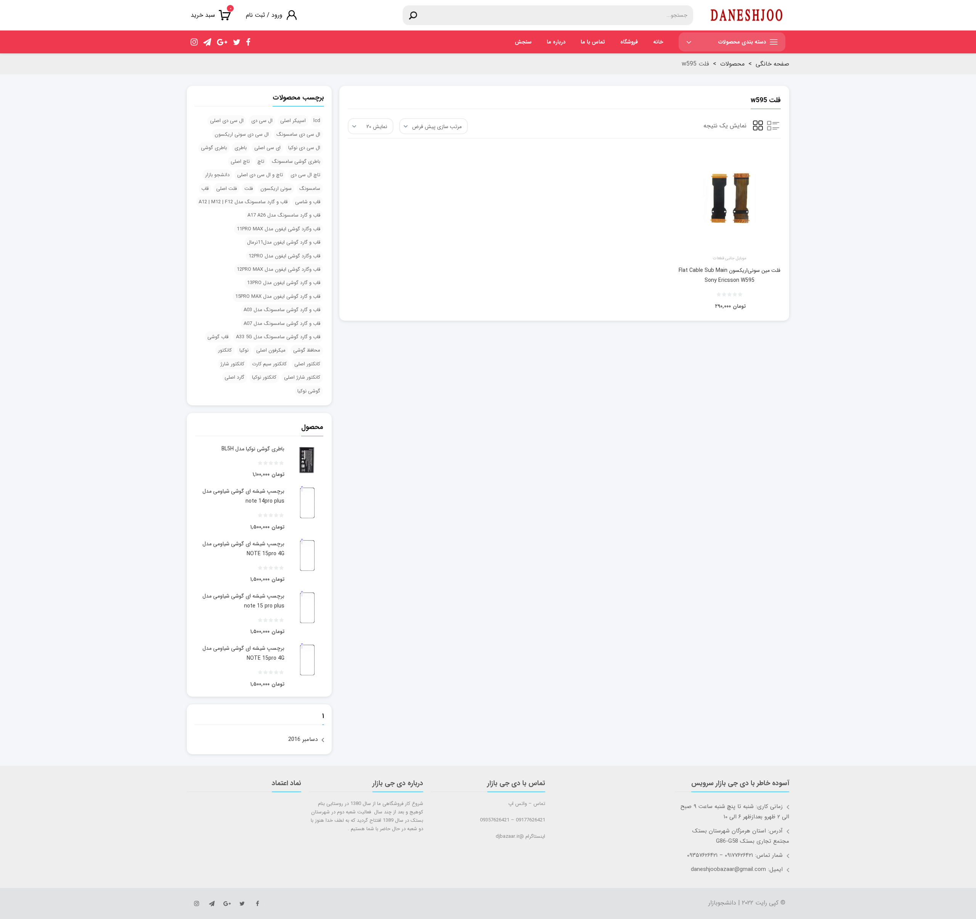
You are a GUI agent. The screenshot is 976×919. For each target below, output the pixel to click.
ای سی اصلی (267, 148)
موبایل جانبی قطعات (729, 258)
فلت (248, 189)
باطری (240, 148)
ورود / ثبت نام (264, 15)
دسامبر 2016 (303, 739)
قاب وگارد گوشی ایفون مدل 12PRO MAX (278, 269)
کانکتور (225, 350)
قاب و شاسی (307, 202)
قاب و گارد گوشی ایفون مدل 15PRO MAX (277, 296)
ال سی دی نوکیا (304, 148)
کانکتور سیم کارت (269, 364)
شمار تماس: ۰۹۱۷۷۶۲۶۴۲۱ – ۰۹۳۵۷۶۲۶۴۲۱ (735, 855)
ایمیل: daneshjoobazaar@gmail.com (737, 869)
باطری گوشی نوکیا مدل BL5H (253, 449)
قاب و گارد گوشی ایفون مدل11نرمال (283, 242)
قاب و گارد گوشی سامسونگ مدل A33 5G (278, 337)
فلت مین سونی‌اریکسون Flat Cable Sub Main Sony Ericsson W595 (729, 275)
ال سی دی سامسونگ (298, 134)
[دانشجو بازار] (746, 15)
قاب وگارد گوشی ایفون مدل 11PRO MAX (278, 229)
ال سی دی (262, 121)
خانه (658, 42)
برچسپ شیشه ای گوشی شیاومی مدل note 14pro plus (243, 496)
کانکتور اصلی (307, 364)
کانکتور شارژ (232, 364)
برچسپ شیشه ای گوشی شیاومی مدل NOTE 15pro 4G (243, 549)
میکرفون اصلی (271, 350)
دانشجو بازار (217, 175)
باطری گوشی (214, 148)
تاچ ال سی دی (305, 175)
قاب (205, 189)
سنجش (523, 42)
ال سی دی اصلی (227, 121)
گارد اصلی (234, 377)
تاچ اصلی (240, 161)
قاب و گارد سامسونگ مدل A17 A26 (283, 215)
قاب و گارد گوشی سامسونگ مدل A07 (282, 324)
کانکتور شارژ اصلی (302, 377)
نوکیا (244, 350)
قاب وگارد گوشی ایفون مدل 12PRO (284, 256)
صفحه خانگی (772, 64)
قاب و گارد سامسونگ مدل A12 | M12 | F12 (243, 202)
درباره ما (556, 42)
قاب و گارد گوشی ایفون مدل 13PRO (283, 283)
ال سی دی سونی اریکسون (242, 134)
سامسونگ (309, 189)
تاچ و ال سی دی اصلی (260, 175)
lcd (316, 121)
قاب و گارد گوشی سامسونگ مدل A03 (282, 310)
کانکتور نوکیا (264, 377)
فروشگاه (629, 42)
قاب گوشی (217, 337)
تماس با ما (593, 42)
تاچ (260, 161)
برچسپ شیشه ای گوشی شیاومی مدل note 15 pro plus (243, 601)
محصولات (732, 64)
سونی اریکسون (276, 189)
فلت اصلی (226, 189)
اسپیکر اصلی (293, 121)
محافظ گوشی (306, 350)
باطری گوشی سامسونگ (296, 161)
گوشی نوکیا (308, 391)
